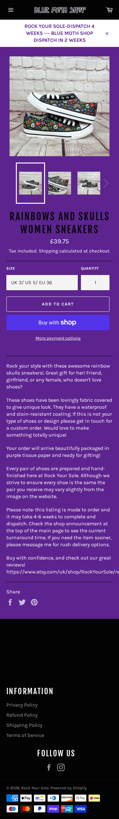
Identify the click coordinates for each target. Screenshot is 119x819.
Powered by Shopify (68, 787)
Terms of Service (25, 735)
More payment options (58, 338)
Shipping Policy (24, 725)
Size (10, 268)
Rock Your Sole (35, 787)
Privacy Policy (21, 705)
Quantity (90, 268)
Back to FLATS (62, 649)
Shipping (48, 251)
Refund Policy (21, 715)
